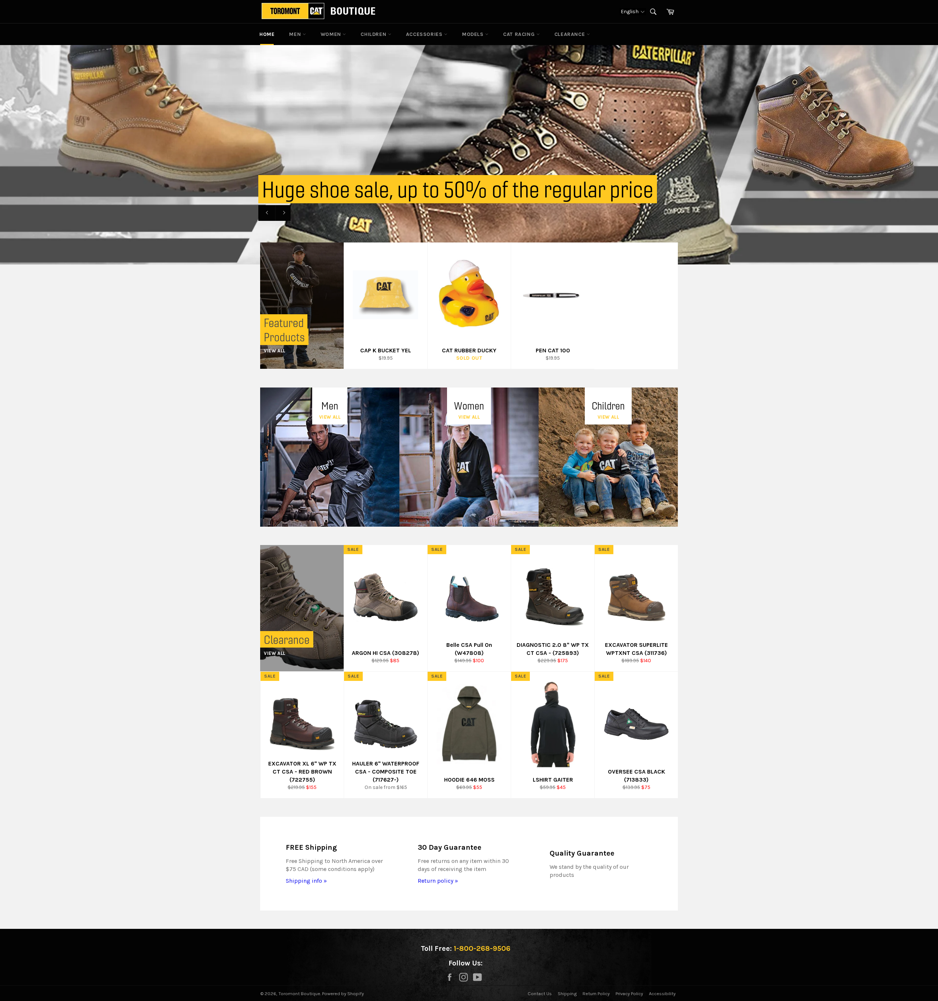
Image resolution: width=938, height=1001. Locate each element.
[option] (469, 154)
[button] (633, 11)
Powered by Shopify (343, 993)
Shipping (567, 993)
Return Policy (596, 993)
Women (332, 34)
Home (266, 34)
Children (374, 34)
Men (295, 34)
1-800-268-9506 (482, 948)
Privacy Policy (629, 993)
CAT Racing (519, 34)
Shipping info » (306, 880)
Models (473, 34)
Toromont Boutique (299, 993)
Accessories (425, 34)
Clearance (570, 34)
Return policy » (438, 880)
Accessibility (662, 993)
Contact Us (540, 993)
